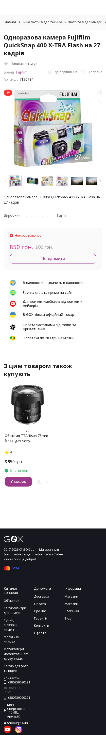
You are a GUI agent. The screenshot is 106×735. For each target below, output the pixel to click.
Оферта (40, 633)
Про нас (40, 611)
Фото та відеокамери (85, 22)
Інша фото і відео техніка (42, 22)
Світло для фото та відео (16, 668)
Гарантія (41, 618)
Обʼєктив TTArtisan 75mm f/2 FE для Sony (26, 438)
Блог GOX (72, 611)
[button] (100, 181)
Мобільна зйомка (11, 639)
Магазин (71, 596)
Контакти (41, 625)
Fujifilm (22, 72)
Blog (68, 618)
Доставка (41, 596)
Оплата (40, 604)
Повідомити (53, 258)
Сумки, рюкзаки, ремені (11, 625)
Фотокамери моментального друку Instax (16, 654)
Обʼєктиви (11, 600)
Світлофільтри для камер (15, 610)
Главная (10, 22)
